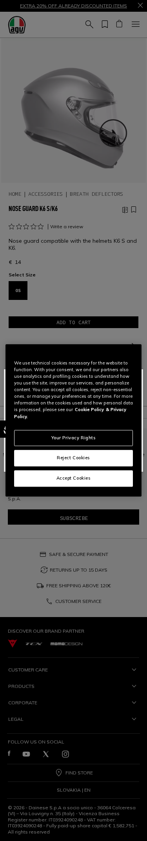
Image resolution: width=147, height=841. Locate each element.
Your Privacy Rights (73, 437)
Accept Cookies (73, 478)
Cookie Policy (89, 410)
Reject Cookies (73, 458)
